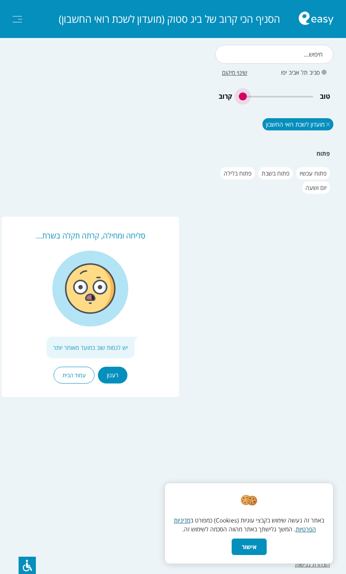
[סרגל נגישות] (27, 565)
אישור (249, 547)
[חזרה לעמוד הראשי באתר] (316, 19)
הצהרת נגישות (312, 564)
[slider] (276, 96)
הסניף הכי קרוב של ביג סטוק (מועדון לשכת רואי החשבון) (169, 19)
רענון (113, 375)
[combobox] (274, 54)
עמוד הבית (74, 375)
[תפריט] (17, 19)
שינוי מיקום (234, 72)
